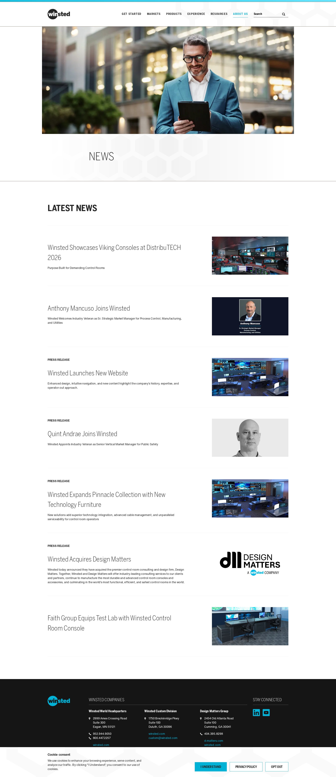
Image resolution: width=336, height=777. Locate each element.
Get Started (131, 14)
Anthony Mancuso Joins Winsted (89, 309)
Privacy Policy (246, 767)
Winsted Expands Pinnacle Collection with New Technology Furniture (107, 500)
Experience (196, 14)
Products (174, 14)
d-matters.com (213, 741)
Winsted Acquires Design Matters (89, 560)
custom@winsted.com (163, 738)
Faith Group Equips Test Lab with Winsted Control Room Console (109, 623)
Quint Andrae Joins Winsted (82, 434)
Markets (154, 14)
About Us (240, 14)
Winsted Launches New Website (88, 374)
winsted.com (101, 745)
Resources (219, 14)
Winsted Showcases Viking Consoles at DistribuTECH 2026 (114, 253)
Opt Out (277, 767)
